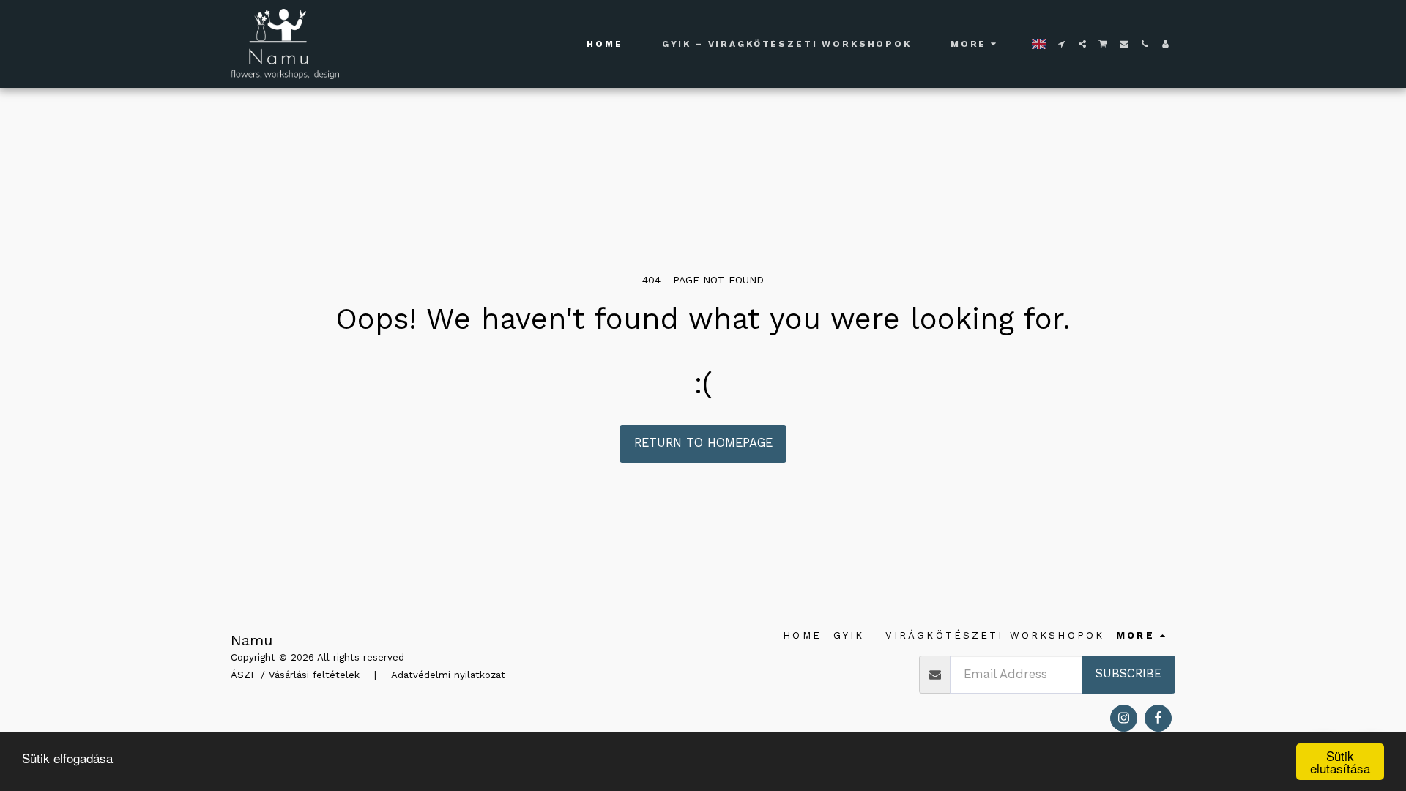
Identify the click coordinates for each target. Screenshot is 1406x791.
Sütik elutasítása (1340, 761)
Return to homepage (703, 443)
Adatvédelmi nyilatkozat (448, 674)
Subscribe (1128, 673)
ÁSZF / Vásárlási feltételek (295, 674)
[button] (1061, 44)
